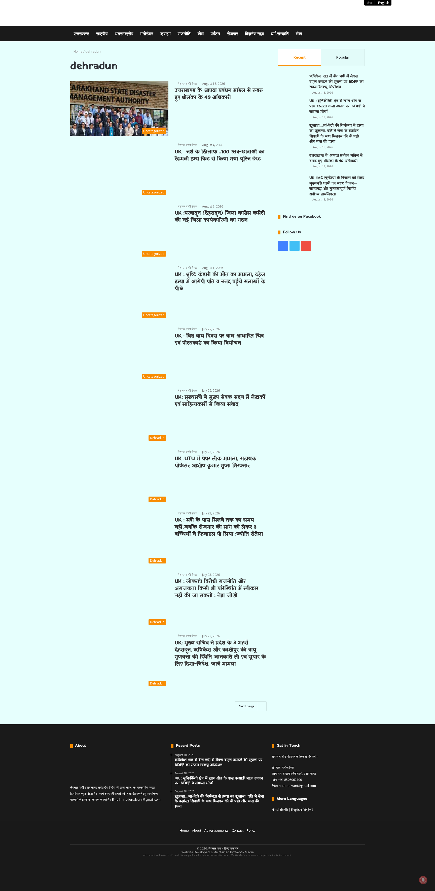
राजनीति (184, 33)
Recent (299, 57)
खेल (201, 33)
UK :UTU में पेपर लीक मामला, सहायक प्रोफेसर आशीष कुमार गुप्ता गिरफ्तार (215, 462)
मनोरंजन (146, 33)
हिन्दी (370, 2)
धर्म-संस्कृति (280, 33)
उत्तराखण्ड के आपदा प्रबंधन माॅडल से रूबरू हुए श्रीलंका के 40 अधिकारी (219, 94)
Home (78, 51)
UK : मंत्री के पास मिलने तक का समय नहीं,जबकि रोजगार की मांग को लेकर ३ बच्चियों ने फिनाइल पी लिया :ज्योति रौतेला (219, 527)
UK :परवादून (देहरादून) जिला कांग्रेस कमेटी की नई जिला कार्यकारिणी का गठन (220, 217)
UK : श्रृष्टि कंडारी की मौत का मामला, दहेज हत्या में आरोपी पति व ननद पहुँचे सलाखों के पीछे (220, 282)
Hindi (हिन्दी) (280, 809)
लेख (299, 33)
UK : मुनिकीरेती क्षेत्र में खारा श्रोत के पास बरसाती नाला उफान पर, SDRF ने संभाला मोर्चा (337, 106)
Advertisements (216, 830)
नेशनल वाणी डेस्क (187, 84)
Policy (251, 830)
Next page (247, 706)
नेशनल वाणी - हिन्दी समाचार (223, 848)
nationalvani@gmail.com (142, 799)
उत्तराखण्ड (81, 33)
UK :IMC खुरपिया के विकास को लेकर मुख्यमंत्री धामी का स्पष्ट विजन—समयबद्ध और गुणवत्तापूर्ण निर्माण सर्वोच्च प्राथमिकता (336, 186)
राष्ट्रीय (101, 33)
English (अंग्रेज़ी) (302, 809)
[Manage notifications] (423, 880)
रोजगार (232, 33)
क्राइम (165, 33)
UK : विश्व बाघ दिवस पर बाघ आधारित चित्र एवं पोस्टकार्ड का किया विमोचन (219, 339)
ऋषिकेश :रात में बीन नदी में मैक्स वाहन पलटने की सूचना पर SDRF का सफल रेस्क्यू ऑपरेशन (336, 82)
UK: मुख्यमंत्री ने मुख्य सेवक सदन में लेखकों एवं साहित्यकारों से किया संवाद (220, 401)
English (383, 2)
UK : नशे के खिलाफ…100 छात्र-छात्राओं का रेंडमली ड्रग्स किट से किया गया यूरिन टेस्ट (220, 155)
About (196, 830)
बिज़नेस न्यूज (254, 33)
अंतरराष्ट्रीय (124, 33)
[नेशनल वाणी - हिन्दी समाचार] (102, 13)
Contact (237, 830)
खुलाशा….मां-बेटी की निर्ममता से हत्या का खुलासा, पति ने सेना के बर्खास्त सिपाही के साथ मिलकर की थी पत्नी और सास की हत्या (336, 134)
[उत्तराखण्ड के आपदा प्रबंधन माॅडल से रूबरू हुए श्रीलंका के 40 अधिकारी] (292, 162)
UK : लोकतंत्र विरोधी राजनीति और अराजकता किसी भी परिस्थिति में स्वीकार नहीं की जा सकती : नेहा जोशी (216, 588)
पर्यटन (215, 33)
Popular (342, 57)
